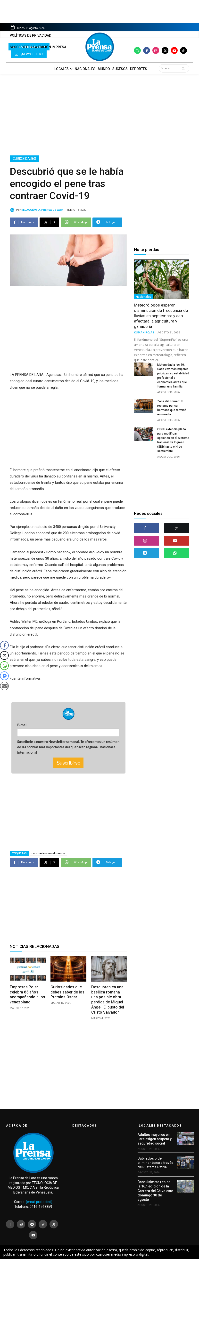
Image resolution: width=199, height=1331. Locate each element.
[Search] (184, 68)
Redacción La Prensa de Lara (42, 209)
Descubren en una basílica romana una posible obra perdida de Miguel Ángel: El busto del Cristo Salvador (107, 1000)
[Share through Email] (4, 686)
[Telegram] (146, 553)
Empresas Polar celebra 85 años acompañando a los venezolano (27, 994)
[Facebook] (146, 50)
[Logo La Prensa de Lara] (99, 46)
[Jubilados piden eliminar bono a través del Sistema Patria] (185, 1162)
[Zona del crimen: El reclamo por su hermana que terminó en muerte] (143, 406)
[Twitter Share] (4, 655)
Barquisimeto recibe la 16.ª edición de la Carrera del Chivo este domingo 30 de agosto (155, 1191)
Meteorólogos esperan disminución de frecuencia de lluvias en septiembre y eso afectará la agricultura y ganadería (161, 316)
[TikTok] (43, 1224)
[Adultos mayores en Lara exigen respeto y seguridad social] (185, 1138)
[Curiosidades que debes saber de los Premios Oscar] (68, 969)
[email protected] (39, 1202)
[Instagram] (155, 50)
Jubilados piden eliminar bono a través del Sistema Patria (155, 1162)
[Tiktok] (183, 50)
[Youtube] (174, 50)
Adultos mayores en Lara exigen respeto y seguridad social (155, 1139)
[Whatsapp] (137, 50)
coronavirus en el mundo (48, 853)
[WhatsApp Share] (4, 665)
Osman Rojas (144, 332)
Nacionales (143, 297)
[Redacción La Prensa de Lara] (13, 210)
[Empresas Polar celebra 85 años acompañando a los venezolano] (28, 969)
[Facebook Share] (4, 645)
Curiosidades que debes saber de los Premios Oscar (67, 992)
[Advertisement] (99, 115)
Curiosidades (24, 159)
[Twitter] (165, 50)
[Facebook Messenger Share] (4, 675)
